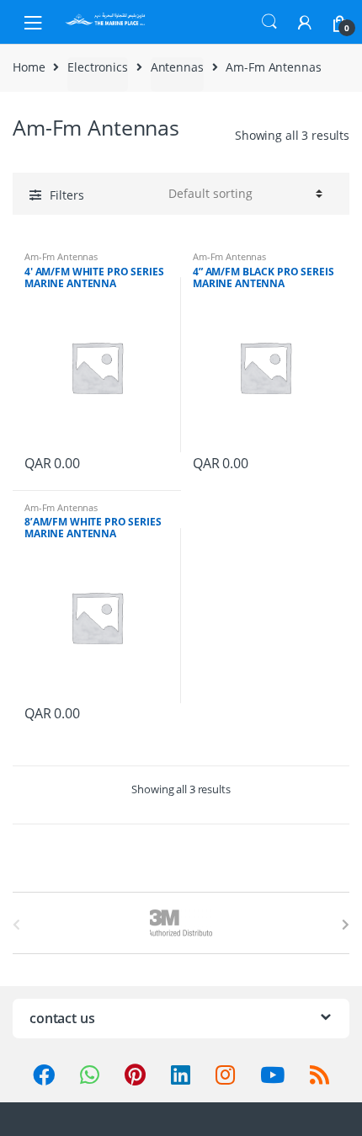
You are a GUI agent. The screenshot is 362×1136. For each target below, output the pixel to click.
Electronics (97, 67)
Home (29, 67)
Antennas (177, 67)
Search (269, 22)
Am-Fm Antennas (61, 256)
